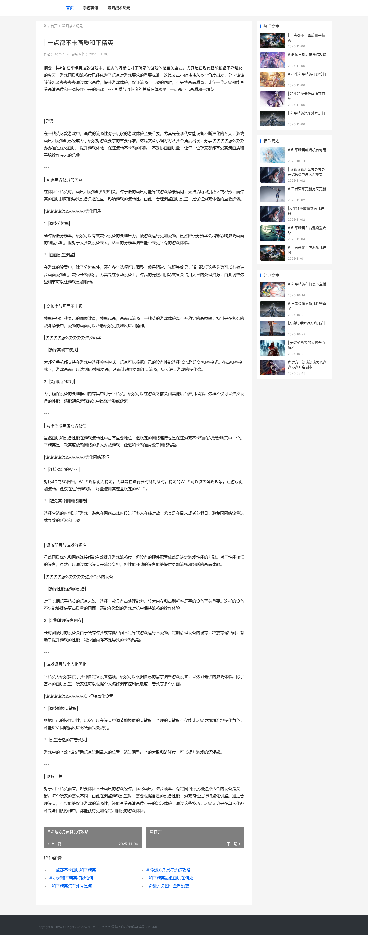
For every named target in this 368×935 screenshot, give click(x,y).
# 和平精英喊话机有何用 (307, 150)
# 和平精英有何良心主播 (307, 284)
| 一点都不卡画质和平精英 (72, 869)
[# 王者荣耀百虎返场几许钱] (272, 248)
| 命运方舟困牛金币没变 (167, 885)
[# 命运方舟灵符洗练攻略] (272, 55)
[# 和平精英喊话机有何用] (272, 150)
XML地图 (152, 927)
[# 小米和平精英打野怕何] (272, 75)
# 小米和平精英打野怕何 (71, 877)
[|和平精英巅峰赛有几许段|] (272, 209)
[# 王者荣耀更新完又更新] (272, 189)
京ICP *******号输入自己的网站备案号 (119, 927)
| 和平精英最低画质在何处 (169, 877)
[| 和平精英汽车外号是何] (272, 114)
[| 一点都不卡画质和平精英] (272, 36)
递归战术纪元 (119, 7)
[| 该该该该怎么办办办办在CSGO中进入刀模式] (272, 170)
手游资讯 (90, 7)
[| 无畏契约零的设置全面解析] (272, 343)
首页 (70, 7)
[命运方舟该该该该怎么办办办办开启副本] (272, 363)
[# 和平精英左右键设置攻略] (272, 228)
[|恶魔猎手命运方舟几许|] (272, 324)
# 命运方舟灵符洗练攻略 (168, 869)
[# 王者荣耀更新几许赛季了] (272, 304)
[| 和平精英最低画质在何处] (272, 94)
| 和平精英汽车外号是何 (70, 885)
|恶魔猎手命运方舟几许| (306, 323)
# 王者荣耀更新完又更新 (307, 189)
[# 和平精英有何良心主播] (272, 285)
